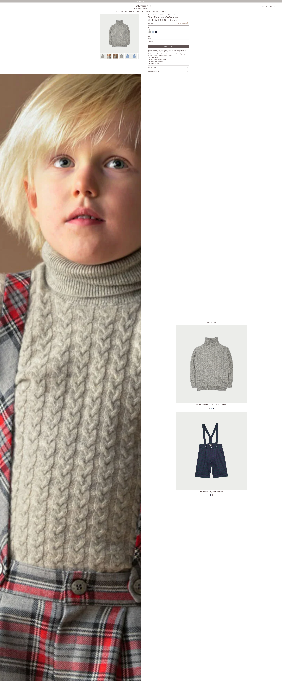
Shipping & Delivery (153, 71)
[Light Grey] (209, 408)
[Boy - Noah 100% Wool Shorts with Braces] (211, 451)
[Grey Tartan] (212, 495)
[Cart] (277, 6)
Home (149, 15)
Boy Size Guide (152, 67)
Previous (100, 33)
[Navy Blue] (213, 408)
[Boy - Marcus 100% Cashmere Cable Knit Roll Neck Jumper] (211, 364)
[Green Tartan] (210, 495)
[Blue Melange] (211, 408)
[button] (117, 11)
